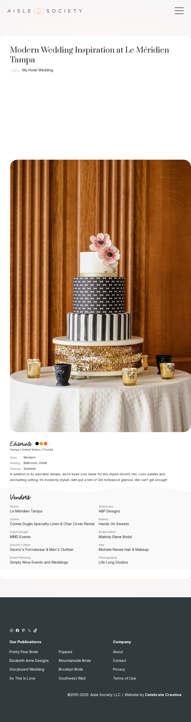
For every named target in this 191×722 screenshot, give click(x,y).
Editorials (21, 444)
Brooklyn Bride (71, 669)
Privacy (119, 669)
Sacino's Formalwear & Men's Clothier (42, 549)
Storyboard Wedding (26, 669)
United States (31, 449)
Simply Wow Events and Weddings (39, 562)
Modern (29, 457)
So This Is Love (22, 678)
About (118, 652)
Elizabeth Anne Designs (29, 660)
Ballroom (30, 463)
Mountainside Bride (75, 660)
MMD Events (20, 537)
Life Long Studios (113, 562)
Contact (119, 660)
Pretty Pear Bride (23, 652)
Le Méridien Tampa (26, 511)
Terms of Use (124, 678)
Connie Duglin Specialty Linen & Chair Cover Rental (52, 524)
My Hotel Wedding (37, 70)
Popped (65, 652)
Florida (48, 449)
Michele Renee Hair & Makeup (124, 549)
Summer (30, 469)
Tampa (14, 449)
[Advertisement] (95, 122)
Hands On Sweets (114, 524)
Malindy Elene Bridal (115, 537)
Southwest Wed (72, 678)
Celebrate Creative (163, 695)
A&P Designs (109, 511)
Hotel (43, 463)
